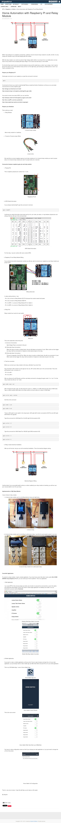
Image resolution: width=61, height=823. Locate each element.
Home (2, 4)
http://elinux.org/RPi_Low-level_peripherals (12, 100)
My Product (16, 4)
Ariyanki (7, 2)
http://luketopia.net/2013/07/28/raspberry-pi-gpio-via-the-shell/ (16, 97)
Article (13, 9)
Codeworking (34, 4)
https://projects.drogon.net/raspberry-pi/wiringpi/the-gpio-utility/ (17, 91)
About (19, 6)
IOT (41, 4)
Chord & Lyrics (4, 6)
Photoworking (49, 4)
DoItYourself (24, 4)
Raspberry (8, 9)
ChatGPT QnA (8, 4)
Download (13, 6)
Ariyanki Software (33, 821)
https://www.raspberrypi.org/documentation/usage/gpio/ (15, 102)
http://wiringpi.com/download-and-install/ (11, 89)
